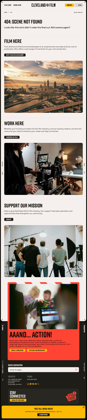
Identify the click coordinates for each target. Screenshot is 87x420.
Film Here (7, 5)
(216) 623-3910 (32, 379)
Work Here (17, 5)
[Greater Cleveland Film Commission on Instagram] (28, 384)
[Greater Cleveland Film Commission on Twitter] (38, 384)
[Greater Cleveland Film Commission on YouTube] (35, 384)
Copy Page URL (79, 12)
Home (5, 12)
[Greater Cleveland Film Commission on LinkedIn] (30, 384)
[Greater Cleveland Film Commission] (43, 5)
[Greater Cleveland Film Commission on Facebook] (33, 384)
